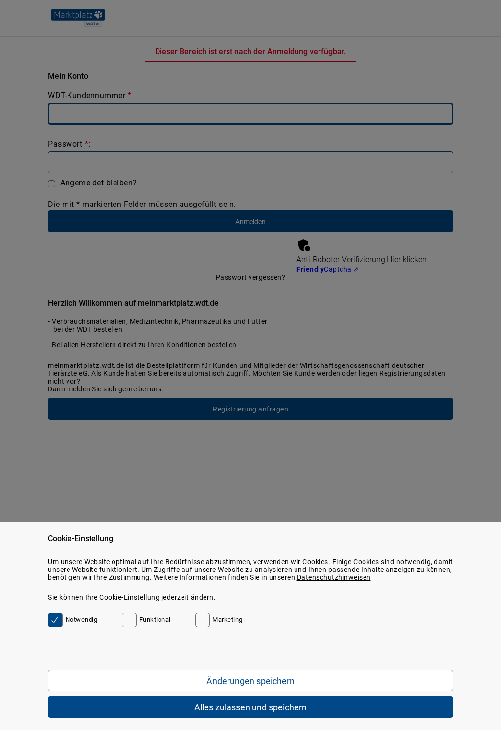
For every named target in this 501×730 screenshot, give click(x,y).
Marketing (227, 619)
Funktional (155, 619)
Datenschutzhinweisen (334, 577)
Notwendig (81, 619)
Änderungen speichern (250, 681)
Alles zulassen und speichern (250, 707)
